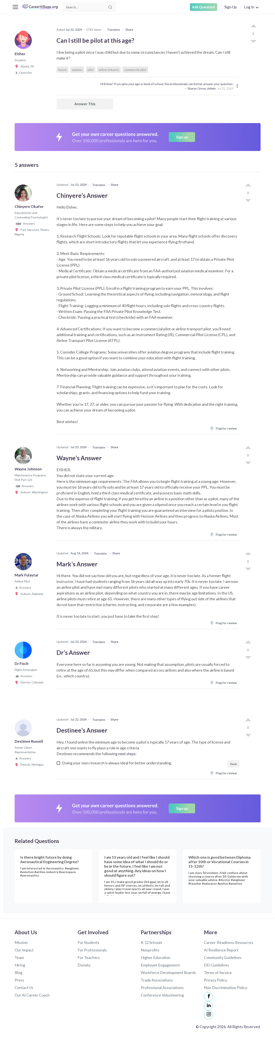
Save (233, 764)
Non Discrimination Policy (225, 987)
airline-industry (109, 70)
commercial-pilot (135, 70)
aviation (77, 70)
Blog (18, 972)
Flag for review (224, 428)
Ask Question (203, 7)
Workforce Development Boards (168, 972)
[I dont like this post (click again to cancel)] (253, 41)
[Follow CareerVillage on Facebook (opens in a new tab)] (208, 996)
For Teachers (89, 957)
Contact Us (24, 987)
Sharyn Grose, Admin (202, 88)
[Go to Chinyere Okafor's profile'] (24, 194)
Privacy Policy (215, 980)
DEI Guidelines (216, 965)
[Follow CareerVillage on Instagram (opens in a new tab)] (208, 1014)
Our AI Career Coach (32, 995)
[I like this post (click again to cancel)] (253, 26)
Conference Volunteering (162, 995)
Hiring (20, 965)
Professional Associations (162, 987)
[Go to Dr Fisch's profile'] (24, 651)
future (62, 70)
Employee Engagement (160, 965)
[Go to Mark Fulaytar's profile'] (24, 563)
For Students (88, 942)
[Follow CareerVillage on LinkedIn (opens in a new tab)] (208, 1005)
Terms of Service (218, 972)
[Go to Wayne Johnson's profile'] (24, 457)
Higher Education (155, 957)
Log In (249, 7)
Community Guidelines (223, 957)
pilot (91, 70)
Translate (113, 29)
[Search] (110, 7)
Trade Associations (157, 980)
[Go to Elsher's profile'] (24, 42)
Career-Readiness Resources (228, 942)
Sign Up (230, 7)
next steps (127, 753)
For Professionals (92, 950)
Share (129, 29)
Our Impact (24, 950)
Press (19, 980)
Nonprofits (150, 950)
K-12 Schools (151, 942)
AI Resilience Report (221, 950)
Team (19, 957)
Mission (21, 942)
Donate (84, 965)
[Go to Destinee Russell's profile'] (24, 729)
